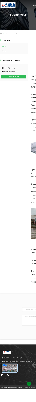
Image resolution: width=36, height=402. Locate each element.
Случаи (4, 51)
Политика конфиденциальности (11, 387)
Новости (11, 34)
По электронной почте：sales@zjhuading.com (18, 361)
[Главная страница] (7, 5)
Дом (34, 5)
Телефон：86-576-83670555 (12, 357)
